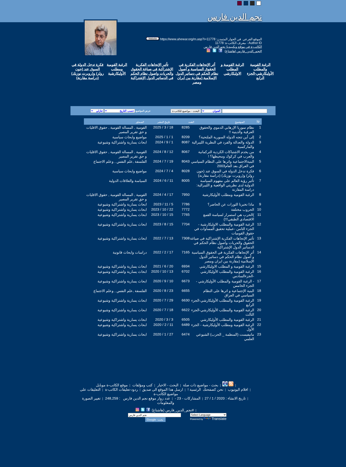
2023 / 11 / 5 (163, 204)
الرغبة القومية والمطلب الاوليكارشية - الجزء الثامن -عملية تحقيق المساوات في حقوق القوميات (224, 228)
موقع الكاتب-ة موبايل (112, 385)
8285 (186, 127)
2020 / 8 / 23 (163, 291)
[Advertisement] (124, 92)
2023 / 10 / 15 (162, 215)
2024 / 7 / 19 (163, 161)
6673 (186, 281)
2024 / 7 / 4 (164, 171)
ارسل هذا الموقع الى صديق (162, 390)
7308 (186, 238)
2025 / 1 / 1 (164, 137)
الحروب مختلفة (242, 210)
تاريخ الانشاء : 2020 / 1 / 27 (225, 398)
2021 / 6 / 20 (163, 266)
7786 (186, 204)
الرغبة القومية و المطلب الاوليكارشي (226, 266)
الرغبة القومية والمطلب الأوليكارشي (227, 320)
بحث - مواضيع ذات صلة (200, 385)
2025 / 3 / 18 (163, 127)
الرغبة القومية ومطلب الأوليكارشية (228, 195)
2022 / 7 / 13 (163, 238)
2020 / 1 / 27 (163, 334)
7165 (186, 252)
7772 (186, 209)
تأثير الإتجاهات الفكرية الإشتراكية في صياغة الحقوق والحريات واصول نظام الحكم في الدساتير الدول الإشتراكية (222, 242)
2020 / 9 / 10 (163, 281)
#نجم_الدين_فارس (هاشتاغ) (243, 51)
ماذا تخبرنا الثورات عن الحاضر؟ (231, 204)
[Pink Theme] (239, 3)
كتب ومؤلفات (142, 385)
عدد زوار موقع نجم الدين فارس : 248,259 (137, 398)
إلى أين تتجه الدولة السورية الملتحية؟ (226, 137)
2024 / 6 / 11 (163, 181)
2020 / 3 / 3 (164, 319)
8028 (186, 171)
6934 (186, 266)
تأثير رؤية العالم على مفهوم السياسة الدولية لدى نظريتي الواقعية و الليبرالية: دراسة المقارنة (225, 185)
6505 (186, 319)
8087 (186, 142)
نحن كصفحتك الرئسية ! (205, 390)
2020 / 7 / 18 (163, 310)
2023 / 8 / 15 (163, 224)
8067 (186, 152)
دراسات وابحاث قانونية (130, 252)
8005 (186, 181)
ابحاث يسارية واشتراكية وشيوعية (122, 142)
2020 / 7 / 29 (163, 300)
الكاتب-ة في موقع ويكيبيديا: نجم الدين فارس (233, 46)
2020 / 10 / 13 (162, 271)
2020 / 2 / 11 (163, 325)
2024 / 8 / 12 (163, 152)
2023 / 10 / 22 (162, 209)
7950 (186, 195)
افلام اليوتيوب (237, 390)
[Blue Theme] (246, 3)
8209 (186, 137)
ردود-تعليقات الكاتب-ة (121, 390)
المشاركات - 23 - (187, 398)
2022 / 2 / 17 (163, 252)
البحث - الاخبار (167, 385)
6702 (186, 271)
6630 (186, 300)
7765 (186, 215)
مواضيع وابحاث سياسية (129, 137)
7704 (186, 224)
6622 (186, 310)
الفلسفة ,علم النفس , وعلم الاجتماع (120, 162)
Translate (219, 419)
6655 (186, 291)
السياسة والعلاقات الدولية (128, 181)
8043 (186, 161)
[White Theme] (258, 3)
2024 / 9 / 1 (164, 142)
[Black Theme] (252, 3)
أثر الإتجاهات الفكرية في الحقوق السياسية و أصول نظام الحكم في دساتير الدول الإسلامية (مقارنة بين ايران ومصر (223, 256)
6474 (186, 334)
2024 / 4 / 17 (163, 195)
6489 (186, 325)
